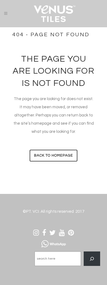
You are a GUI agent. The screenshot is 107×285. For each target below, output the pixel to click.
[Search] (92, 258)
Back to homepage (53, 155)
